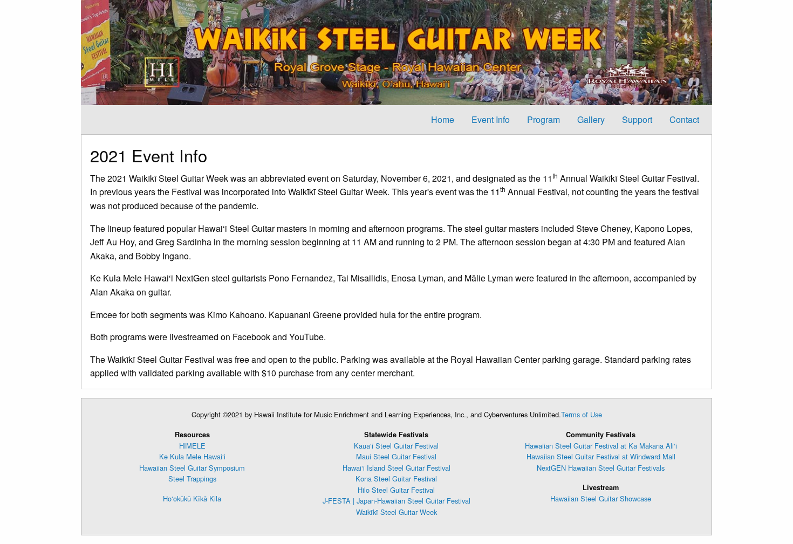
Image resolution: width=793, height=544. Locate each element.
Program (543, 119)
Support (637, 119)
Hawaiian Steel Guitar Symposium (192, 468)
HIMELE (192, 445)
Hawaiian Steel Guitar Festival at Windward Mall (601, 456)
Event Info (490, 119)
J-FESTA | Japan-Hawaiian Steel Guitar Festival (396, 500)
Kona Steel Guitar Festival (396, 478)
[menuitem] (442, 119)
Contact (684, 119)
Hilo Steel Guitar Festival (396, 490)
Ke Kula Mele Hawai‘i (192, 456)
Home (442, 119)
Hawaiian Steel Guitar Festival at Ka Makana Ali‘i (601, 445)
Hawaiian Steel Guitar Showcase (600, 498)
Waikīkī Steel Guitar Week (396, 512)
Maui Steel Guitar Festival (396, 456)
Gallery (591, 119)
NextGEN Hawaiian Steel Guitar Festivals (601, 468)
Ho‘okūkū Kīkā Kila (192, 498)
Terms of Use (581, 414)
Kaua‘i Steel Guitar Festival (396, 445)
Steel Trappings (192, 478)
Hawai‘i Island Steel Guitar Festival (396, 468)
